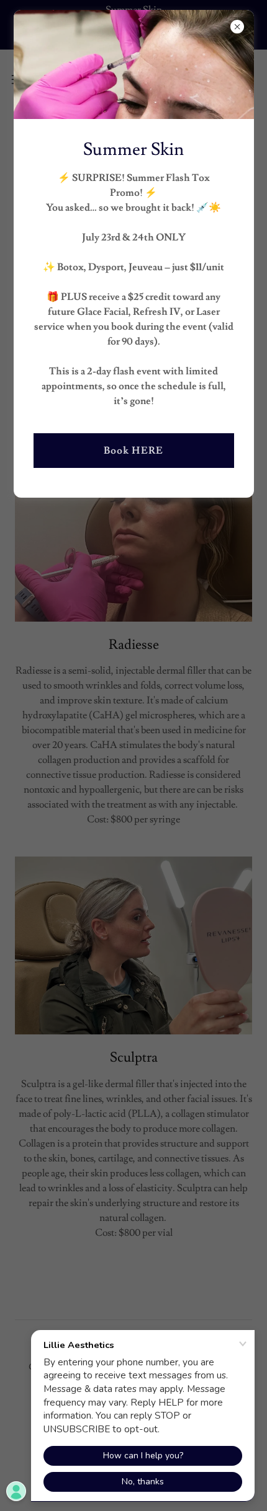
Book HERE (133, 450)
